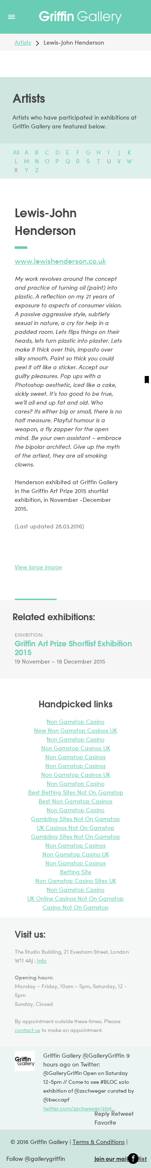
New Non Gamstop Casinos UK (75, 730)
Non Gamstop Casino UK (75, 854)
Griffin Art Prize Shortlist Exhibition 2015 (73, 648)
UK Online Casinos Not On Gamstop (75, 898)
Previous (7, 370)
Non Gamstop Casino (75, 721)
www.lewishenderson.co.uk (60, 260)
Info (42, 960)
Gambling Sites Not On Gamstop (75, 818)
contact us (27, 1030)
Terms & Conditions (99, 1141)
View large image (38, 567)
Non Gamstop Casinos (75, 756)
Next (146, 370)
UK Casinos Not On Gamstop (76, 827)
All (16, 152)
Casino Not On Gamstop (75, 907)
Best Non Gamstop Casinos (75, 801)
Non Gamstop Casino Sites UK (75, 880)
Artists (23, 42)
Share (20, 546)
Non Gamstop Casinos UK (75, 748)
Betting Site (75, 871)
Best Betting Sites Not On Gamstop (75, 792)
